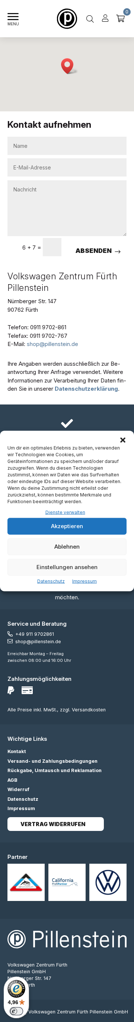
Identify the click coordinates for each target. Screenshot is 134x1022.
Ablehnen (67, 546)
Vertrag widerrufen (52, 824)
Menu (13, 24)
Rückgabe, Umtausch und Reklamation (54, 770)
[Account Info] (105, 18)
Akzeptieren (67, 526)
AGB (12, 780)
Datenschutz (51, 581)
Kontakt (16, 751)
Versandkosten (89, 709)
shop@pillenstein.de (52, 343)
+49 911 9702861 (34, 634)
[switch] (16, 1011)
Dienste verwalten (65, 512)
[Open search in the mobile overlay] (90, 18)
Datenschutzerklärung (86, 388)
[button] (123, 440)
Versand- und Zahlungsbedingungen (52, 761)
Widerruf (18, 789)
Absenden (94, 250)
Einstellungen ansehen (67, 567)
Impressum (84, 581)
